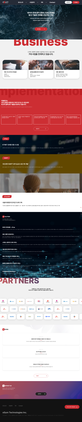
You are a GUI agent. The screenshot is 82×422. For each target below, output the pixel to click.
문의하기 (39, 393)
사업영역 (32, 2)
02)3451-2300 (34, 415)
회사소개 (20, 2)
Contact (52, 2)
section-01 (80, 207)
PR (42, 2)
